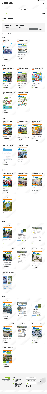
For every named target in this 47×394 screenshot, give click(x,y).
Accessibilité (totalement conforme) (8, 390)
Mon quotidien (25, 3)
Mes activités (32, 3)
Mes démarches (38, 3)
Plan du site (42, 390)
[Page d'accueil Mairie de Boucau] (7, 3)
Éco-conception (18, 390)
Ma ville (16, 3)
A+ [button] (42, 13)
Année (20, 27)
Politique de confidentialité (27, 390)
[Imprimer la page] (44, 13)
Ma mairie (20, 3)
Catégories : (7, 27)
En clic (23, 9)
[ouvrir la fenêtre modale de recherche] (44, 3)
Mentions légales (36, 390)
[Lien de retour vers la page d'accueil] (6, 378)
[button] (30, 386)
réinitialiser (41, 29)
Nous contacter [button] (31, 380)
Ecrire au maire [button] (31, 377)
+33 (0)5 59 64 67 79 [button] (31, 383)
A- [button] (39, 13)
